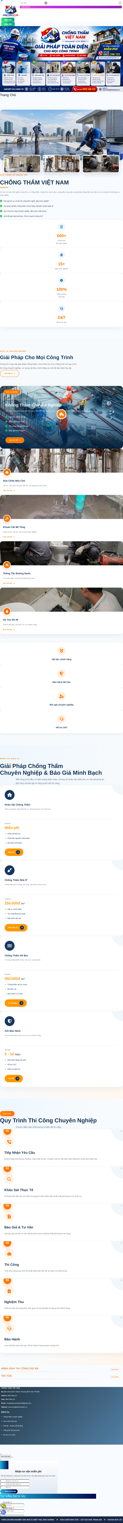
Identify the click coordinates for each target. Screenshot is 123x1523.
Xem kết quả (5, 1456)
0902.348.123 (12, 1395)
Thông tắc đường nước (11, 1430)
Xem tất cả (8, 373)
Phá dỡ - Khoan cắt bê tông (13, 1426)
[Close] (1, 1454)
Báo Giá (8, 20)
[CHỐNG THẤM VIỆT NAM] (10, 16)
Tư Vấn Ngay (13, 1003)
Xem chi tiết (13, 440)
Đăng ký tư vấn (10, 1491)
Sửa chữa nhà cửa (10, 1421)
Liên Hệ (11, 1078)
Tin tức (6, 1375)
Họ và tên (7, 1502)
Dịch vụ (5, 1412)
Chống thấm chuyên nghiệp (12, 1417)
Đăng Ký (11, 852)
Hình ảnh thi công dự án (20, 1368)
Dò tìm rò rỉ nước (9, 1435)
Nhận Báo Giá (13, 927)
